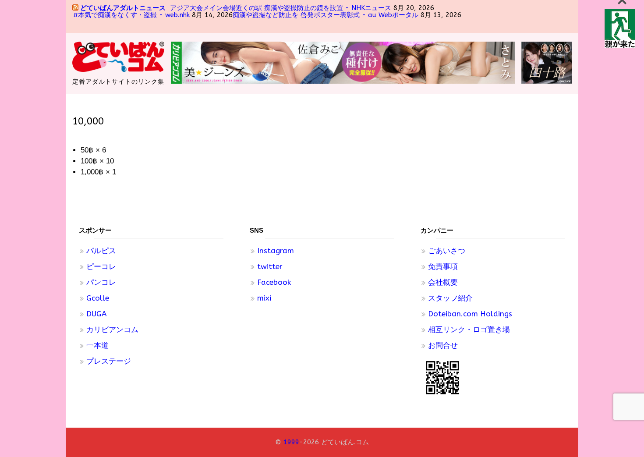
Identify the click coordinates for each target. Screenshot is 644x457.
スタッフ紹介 (450, 298)
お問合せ (443, 345)
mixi (264, 298)
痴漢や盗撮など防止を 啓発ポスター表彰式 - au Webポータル (325, 15)
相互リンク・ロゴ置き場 (469, 329)
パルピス (101, 250)
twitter (270, 266)
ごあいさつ (446, 250)
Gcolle (97, 298)
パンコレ (101, 282)
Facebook (274, 282)
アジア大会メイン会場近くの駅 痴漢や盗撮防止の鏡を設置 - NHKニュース (280, 8)
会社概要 (443, 282)
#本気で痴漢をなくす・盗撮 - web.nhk (131, 15)
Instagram (275, 250)
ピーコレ (101, 266)
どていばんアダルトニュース (123, 7)
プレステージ (108, 361)
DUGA (96, 313)
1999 (291, 442)
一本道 (97, 345)
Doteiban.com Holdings (470, 313)
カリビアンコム (112, 329)
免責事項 (443, 266)
